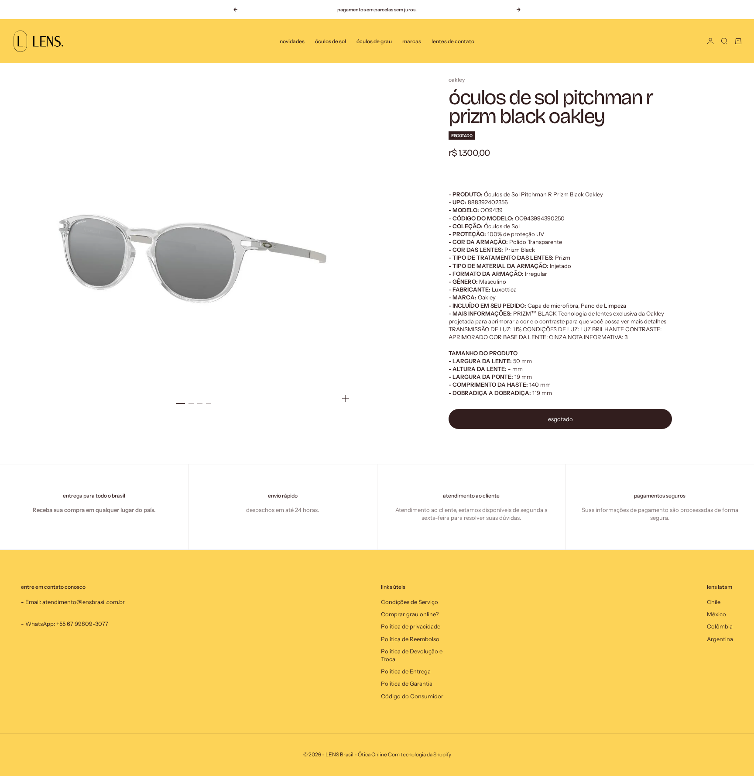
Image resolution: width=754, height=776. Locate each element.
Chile (713, 601)
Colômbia (720, 626)
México (716, 614)
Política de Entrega (406, 671)
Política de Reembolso (410, 638)
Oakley (457, 79)
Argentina (720, 638)
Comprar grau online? (410, 614)
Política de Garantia (406, 683)
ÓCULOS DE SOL (330, 41)
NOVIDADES (292, 41)
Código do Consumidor (412, 696)
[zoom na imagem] (345, 398)
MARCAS (411, 41)
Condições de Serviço (409, 601)
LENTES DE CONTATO (453, 41)
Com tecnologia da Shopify (419, 754)
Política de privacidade (410, 626)
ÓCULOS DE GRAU (374, 41)
